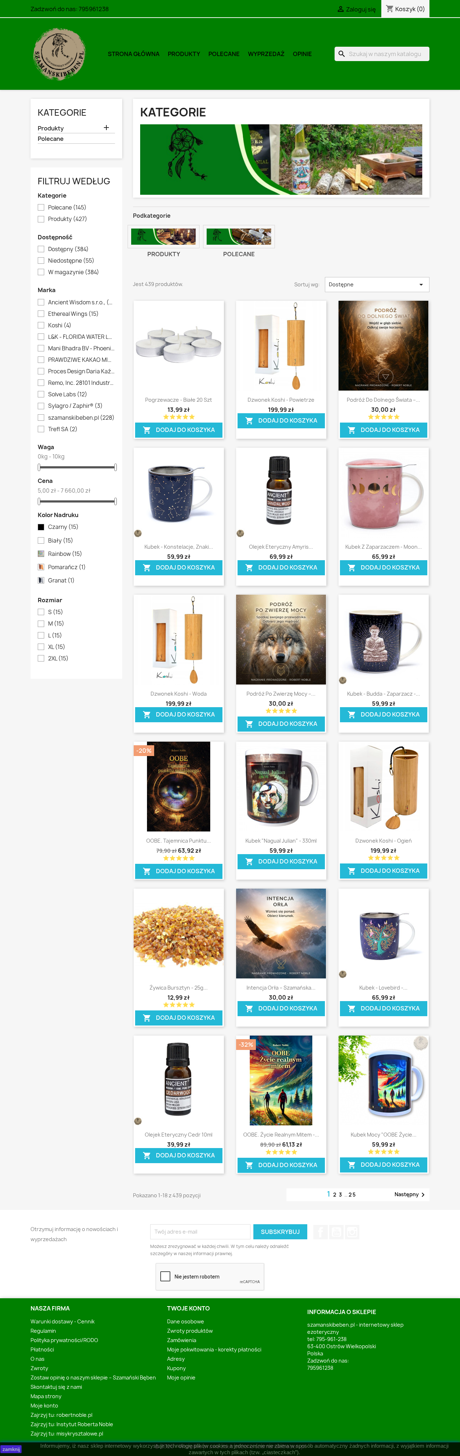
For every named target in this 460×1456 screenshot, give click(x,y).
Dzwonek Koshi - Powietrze (281, 399)
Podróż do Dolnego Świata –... (383, 399)
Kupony (176, 1368)
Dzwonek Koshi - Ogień (383, 840)
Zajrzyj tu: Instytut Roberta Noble (72, 1424)
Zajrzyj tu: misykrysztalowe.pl (67, 1433)
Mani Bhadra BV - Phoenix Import (81, 348)
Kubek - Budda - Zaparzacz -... (383, 693)
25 (352, 1194)
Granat (61, 580)
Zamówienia (181, 1340)
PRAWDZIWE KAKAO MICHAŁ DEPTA (81, 360)
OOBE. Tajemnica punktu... (178, 840)
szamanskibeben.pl (81, 417)
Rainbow (65, 554)
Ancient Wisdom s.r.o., (81, 302)
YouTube (336, 1232)
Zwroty (39, 1368)
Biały (60, 540)
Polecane (224, 54)
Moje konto (44, 1405)
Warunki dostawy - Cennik (63, 1321)
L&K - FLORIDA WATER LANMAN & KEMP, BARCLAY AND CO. (81, 337)
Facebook (320, 1232)
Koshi (60, 325)
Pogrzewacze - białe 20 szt (178, 399)
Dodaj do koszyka (179, 428)
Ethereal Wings (73, 314)
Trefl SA (63, 429)
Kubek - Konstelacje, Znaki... (178, 546)
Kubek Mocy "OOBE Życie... (384, 1134)
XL (56, 647)
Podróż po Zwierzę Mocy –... (281, 693)
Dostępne (377, 284)
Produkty (184, 54)
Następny (411, 1194)
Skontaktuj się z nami (56, 1386)
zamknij (11, 1449)
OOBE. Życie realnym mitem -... (281, 1134)
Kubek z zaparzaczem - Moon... (383, 546)
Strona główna (134, 54)
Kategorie (62, 112)
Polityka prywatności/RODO (64, 1340)
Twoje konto (188, 1308)
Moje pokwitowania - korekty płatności (214, 1349)
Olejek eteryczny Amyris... (281, 546)
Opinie (302, 54)
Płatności (42, 1349)
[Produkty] (163, 236)
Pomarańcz (67, 567)
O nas (38, 1358)
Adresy (176, 1358)
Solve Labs (67, 394)
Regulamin (43, 1330)
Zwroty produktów (190, 1330)
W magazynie (73, 272)
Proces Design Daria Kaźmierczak (81, 371)
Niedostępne (71, 260)
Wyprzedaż (266, 54)
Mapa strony (46, 1396)
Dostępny (68, 249)
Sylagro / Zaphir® (75, 406)
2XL (58, 658)
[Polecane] (239, 236)
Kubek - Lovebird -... (383, 987)
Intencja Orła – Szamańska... (281, 987)
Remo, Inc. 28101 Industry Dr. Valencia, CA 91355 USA (81, 383)
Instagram (352, 1232)
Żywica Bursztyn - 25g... (179, 987)
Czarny (63, 527)
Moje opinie (181, 1377)
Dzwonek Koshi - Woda (179, 693)
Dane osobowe (185, 1321)
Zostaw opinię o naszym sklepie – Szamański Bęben (93, 1377)
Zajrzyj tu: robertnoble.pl (61, 1414)
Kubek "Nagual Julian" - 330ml (281, 840)
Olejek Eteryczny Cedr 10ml (178, 1134)
